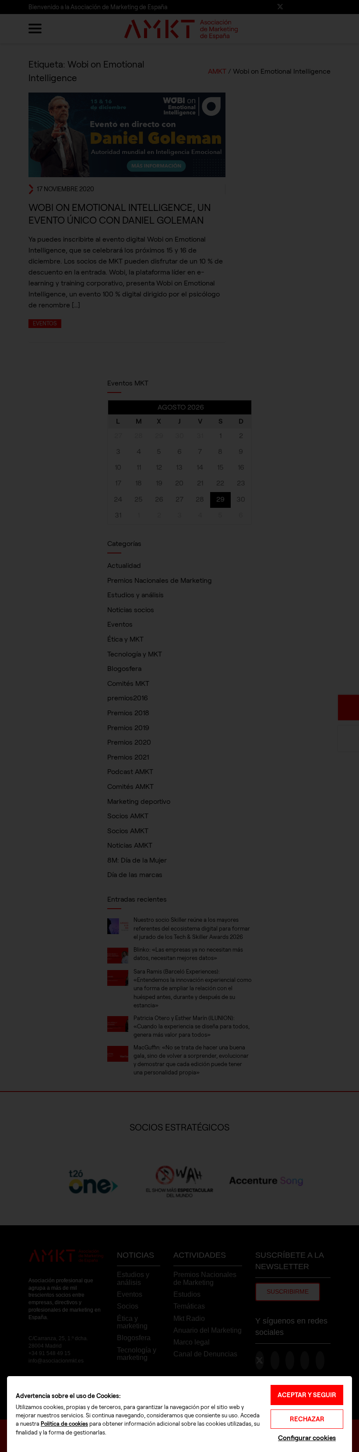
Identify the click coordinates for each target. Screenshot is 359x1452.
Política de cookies (64, 1424)
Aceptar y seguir (307, 1394)
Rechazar (307, 1419)
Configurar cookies (307, 1437)
